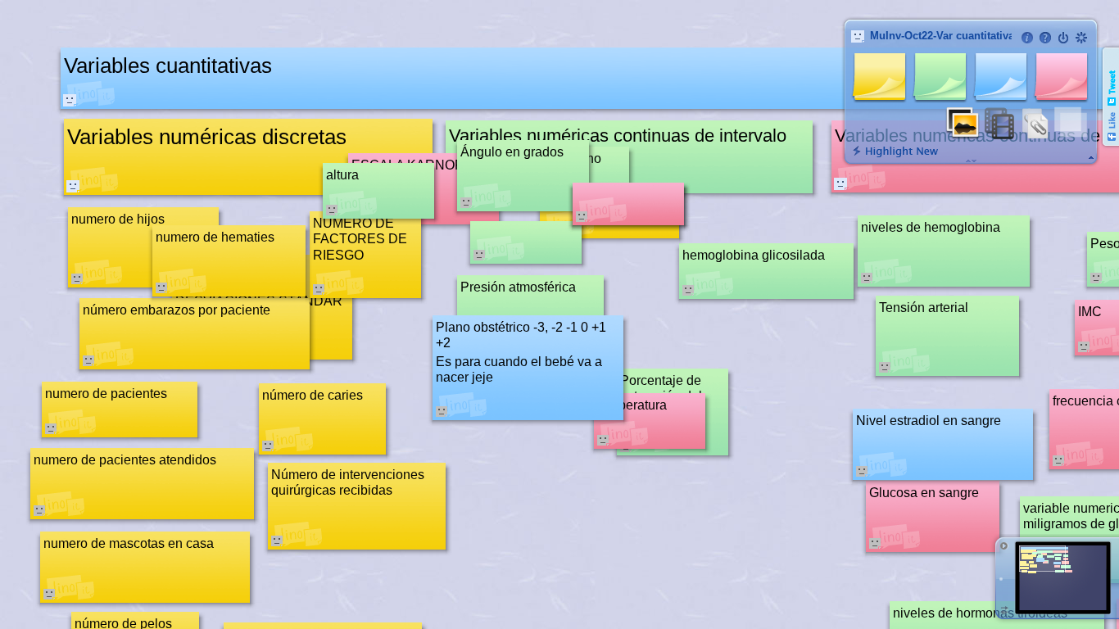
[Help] (1045, 38)
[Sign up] (1081, 38)
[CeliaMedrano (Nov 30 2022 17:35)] (69, 99)
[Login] (1063, 38)
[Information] (1027, 38)
